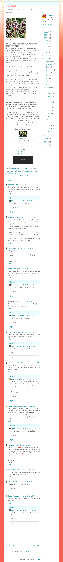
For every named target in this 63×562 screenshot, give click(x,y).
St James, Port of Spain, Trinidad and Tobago (26, 176)
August (48, 73)
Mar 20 (50, 105)
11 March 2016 (23, 153)
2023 (46, 41)
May (47, 82)
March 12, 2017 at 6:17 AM (24, 445)
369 (48, 119)
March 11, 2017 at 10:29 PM (30, 363)
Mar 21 (50, 102)
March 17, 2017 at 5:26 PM (27, 510)
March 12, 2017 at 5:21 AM (28, 428)
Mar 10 (50, 123)
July (47, 76)
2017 (46, 58)
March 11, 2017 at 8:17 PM (25, 269)
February (49, 135)
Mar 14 (50, 111)
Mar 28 (50, 93)
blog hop (12, 171)
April (47, 85)
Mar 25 (50, 99)
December (49, 61)
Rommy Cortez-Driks (14, 363)
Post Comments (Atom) (27, 551)
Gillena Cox (14, 201)
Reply (9, 194)
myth (30, 171)
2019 (46, 53)
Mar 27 (50, 96)
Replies (12, 198)
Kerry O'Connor (13, 470)
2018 (46, 56)
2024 (46, 38)
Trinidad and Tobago (12, 173)
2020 (46, 50)
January (49, 138)
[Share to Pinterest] (35, 168)
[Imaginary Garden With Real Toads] (23, 136)
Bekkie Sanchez (13, 496)
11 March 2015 (22, 151)
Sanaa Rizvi (11, 445)
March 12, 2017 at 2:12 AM (27, 285)
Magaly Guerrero (13, 217)
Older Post (36, 546)
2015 (46, 145)
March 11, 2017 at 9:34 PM (24, 301)
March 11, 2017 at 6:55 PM (27, 201)
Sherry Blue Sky (13, 332)
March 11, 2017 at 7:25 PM (27, 217)
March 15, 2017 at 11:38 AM (26, 496)
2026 (46, 32)
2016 (46, 142)
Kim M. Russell (12, 406)
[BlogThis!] (32, 168)
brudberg (11, 184)
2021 (46, 47)
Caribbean (19, 171)
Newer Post (10, 546)
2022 (46, 44)
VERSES (11, 5)
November (49, 64)
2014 (46, 148)
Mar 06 (50, 132)
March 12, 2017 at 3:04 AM (28, 379)
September (49, 70)
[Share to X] (33, 168)
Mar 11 (50, 117)
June (47, 79)
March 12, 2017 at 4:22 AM (26, 406)
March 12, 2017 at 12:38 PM (24, 482)
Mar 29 (50, 90)
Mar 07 (50, 129)
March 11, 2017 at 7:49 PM (25, 248)
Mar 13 (50, 114)
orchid (34, 171)
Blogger (40, 559)
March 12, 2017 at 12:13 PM (26, 470)
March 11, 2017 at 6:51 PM (22, 184)
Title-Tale (23, 139)
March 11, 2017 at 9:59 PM (27, 332)
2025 (46, 35)
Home (23, 546)
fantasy (25, 171)
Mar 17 (50, 108)
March (48, 88)
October (48, 67)
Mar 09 (50, 126)
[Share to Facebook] (34, 168)
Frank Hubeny (12, 269)
